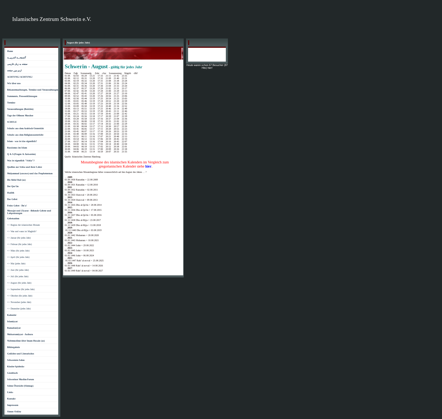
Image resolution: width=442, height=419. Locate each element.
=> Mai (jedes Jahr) (16, 263)
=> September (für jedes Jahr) (21, 289)
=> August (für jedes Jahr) (19, 283)
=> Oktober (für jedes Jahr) (19, 295)
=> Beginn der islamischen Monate (23, 225)
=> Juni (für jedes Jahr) (18, 270)
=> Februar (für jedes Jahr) (19, 244)
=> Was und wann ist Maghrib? (21, 231)
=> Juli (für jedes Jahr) (17, 276)
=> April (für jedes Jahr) (18, 257)
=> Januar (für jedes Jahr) (19, 238)
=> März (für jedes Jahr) (18, 250)
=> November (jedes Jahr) (19, 302)
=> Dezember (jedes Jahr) (19, 308)
